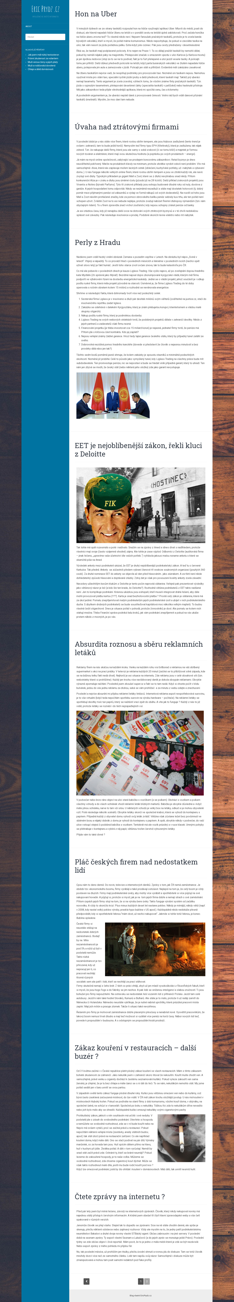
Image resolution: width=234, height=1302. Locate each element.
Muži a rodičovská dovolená (41, 65)
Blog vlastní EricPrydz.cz (141, 1296)
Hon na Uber (96, 13)
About (28, 26)
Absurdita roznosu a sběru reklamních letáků (139, 648)
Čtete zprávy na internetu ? (120, 1196)
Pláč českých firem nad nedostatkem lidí (136, 866)
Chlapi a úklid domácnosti (40, 69)
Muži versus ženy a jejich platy (43, 62)
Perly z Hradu (97, 242)
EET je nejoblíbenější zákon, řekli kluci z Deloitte (138, 449)
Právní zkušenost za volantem (43, 58)
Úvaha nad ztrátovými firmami (127, 126)
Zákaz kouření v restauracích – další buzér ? (135, 1052)
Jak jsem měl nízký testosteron (43, 54)
